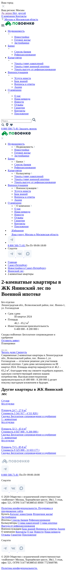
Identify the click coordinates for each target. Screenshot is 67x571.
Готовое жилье (22, 39)
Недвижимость (16, 31)
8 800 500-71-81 (10, 128)
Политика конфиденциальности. (19, 508)
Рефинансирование (25, 54)
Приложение (21, 113)
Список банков (22, 51)
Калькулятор (15, 57)
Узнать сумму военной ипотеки (31, 66)
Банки (11, 45)
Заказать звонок (28, 128)
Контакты (21, 16)
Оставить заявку (10, 340)
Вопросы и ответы (24, 84)
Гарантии (19, 107)
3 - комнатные (9, 437)
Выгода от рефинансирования (18, 525)
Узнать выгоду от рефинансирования (35, 69)
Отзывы (18, 104)
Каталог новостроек (21, 514)
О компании (8, 16)
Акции (18, 87)
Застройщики (21, 42)
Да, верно (7, 13)
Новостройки (21, 37)
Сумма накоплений (28, 523)
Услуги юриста (22, 78)
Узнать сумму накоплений (28, 63)
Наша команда (22, 98)
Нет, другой (19, 13)
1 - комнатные (9, 419)
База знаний (21, 81)
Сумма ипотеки (48, 523)
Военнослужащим (18, 72)
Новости (19, 101)
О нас (17, 96)
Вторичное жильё (43, 514)
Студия (5, 400)
